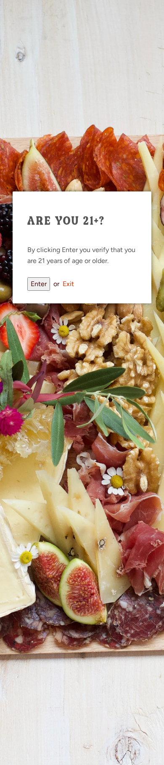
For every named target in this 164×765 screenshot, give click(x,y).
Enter (39, 284)
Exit (68, 284)
